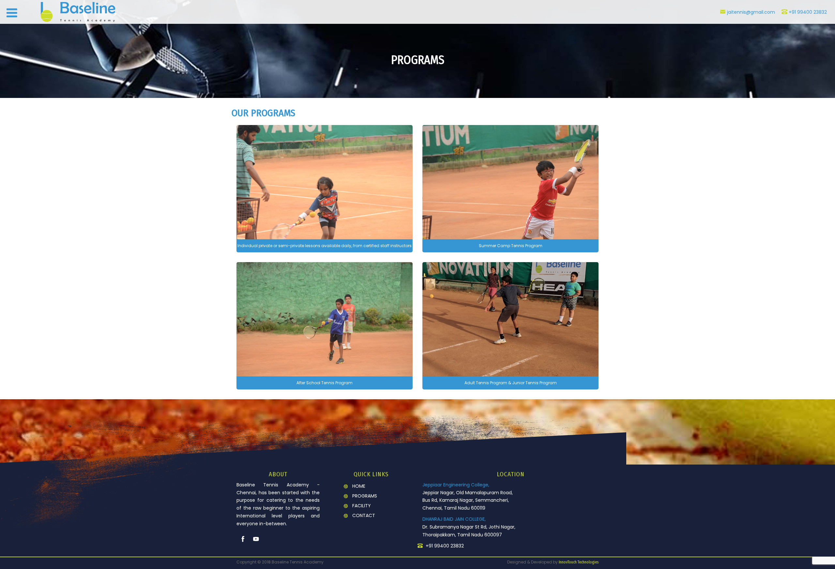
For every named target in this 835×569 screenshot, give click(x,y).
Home (358, 486)
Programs (364, 496)
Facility (361, 505)
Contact (363, 515)
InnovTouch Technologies (579, 562)
